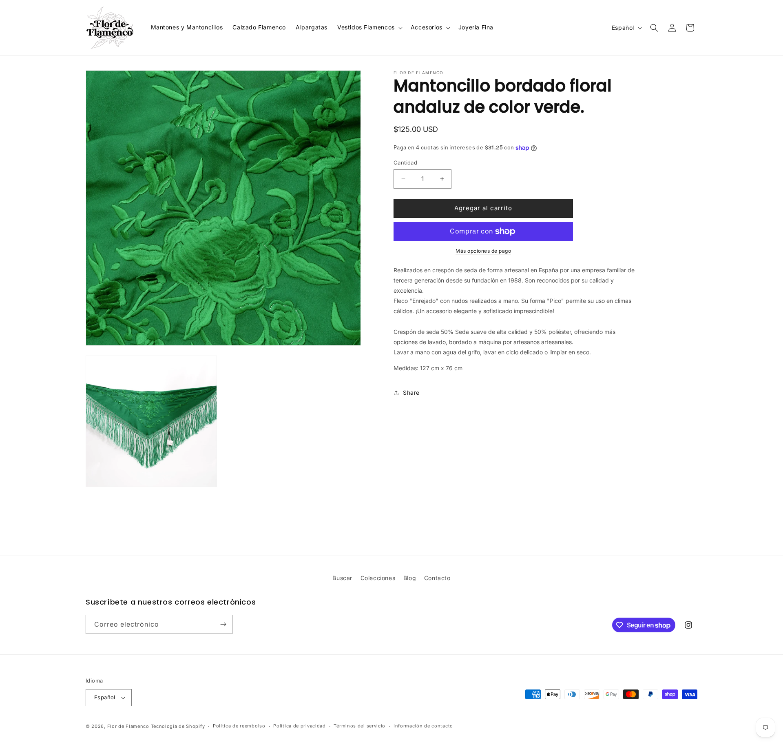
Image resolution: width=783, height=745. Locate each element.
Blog (409, 577)
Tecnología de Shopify (178, 726)
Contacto (437, 577)
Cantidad (405, 162)
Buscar (342, 577)
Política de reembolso (239, 726)
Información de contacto (423, 726)
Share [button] (411, 392)
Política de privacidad (299, 726)
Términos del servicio (359, 726)
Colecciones (378, 577)
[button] (369, 27)
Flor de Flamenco (128, 726)
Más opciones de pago (483, 251)
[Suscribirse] (223, 624)
